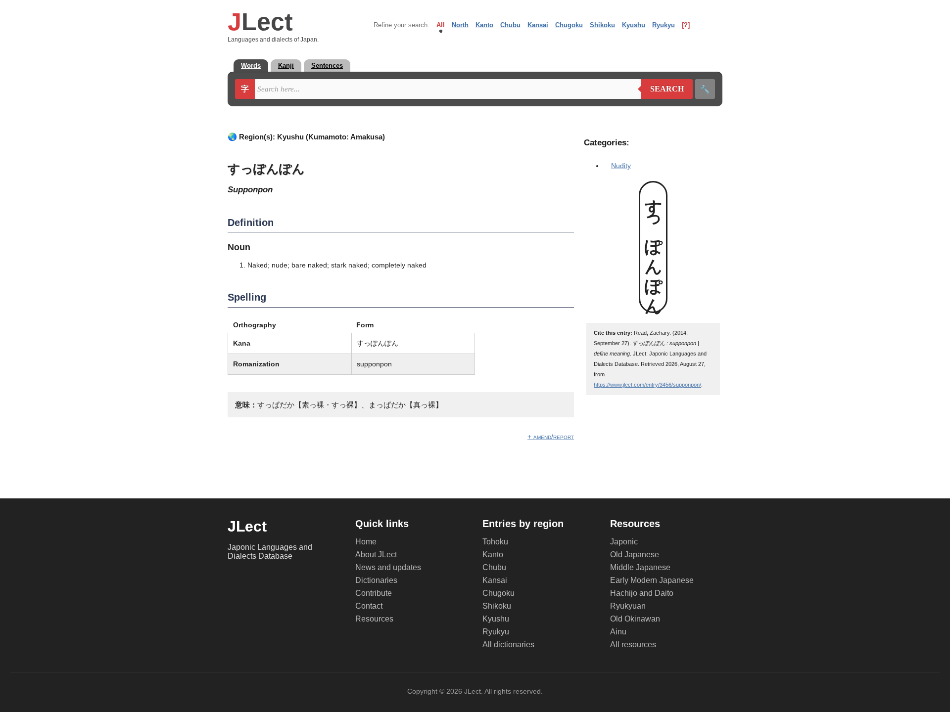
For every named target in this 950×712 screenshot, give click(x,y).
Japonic (624, 541)
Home (366, 541)
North (460, 25)
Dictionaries (376, 580)
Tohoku (495, 541)
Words (251, 65)
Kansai (537, 25)
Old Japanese (634, 554)
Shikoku (602, 25)
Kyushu (633, 25)
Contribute (373, 593)
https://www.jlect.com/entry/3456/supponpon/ (647, 385)
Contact (368, 606)
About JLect (376, 554)
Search (662, 89)
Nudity (621, 166)
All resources (633, 644)
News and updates (388, 567)
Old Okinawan (635, 619)
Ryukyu (663, 25)
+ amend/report (550, 437)
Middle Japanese (640, 567)
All (440, 25)
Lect (260, 22)
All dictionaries (508, 644)
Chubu (510, 25)
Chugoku (569, 25)
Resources (374, 619)
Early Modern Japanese (652, 580)
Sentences (327, 65)
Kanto (484, 25)
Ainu (618, 631)
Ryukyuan (628, 606)
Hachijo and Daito (641, 593)
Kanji (286, 65)
